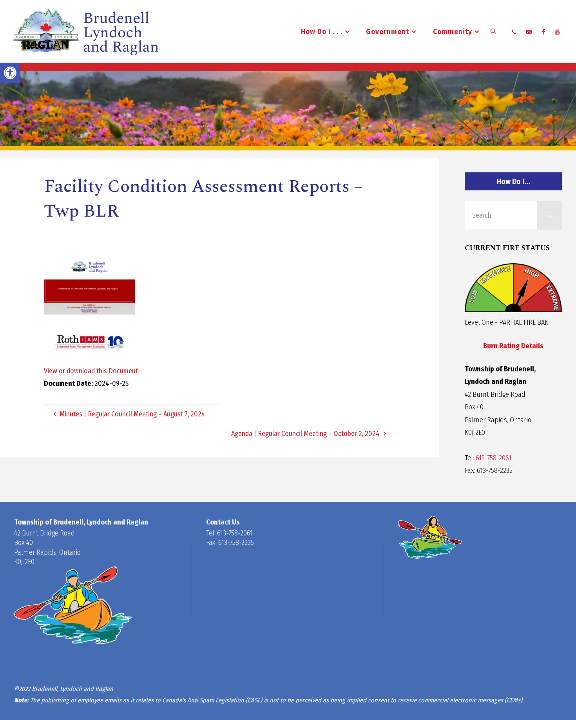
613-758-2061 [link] (493, 458)
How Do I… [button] (513, 181)
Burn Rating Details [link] (513, 346)
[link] (10, 73)
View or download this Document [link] (91, 371)
